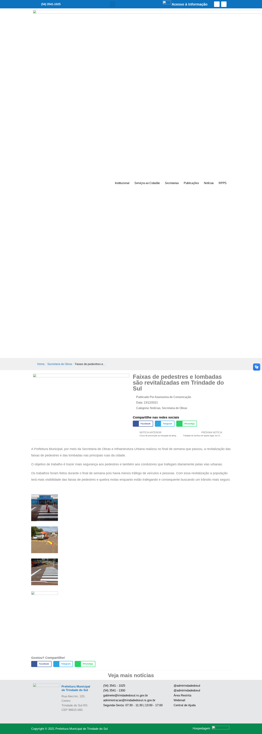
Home (41, 364)
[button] (112, 4)
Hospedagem (201, 728)
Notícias (209, 183)
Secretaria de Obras (59, 364)
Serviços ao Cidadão (147, 183)
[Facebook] (217, 4)
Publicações (191, 183)
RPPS (223, 183)
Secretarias (172, 183)
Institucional (122, 183)
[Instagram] (224, 4)
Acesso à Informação (189, 4)
